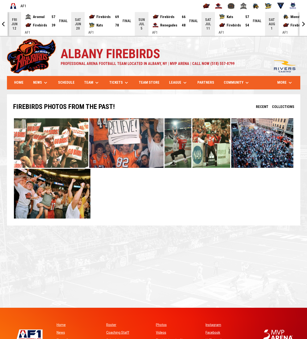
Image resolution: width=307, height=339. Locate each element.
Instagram (213, 325)
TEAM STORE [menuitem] (151, 82)
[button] (51, 143)
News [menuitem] (40, 83)
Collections (283, 107)
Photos (161, 325)
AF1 (18, 7)
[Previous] (4, 24)
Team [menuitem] (92, 83)
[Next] (303, 24)
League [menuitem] (178, 83)
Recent (262, 107)
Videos (161, 332)
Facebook (213, 332)
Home (61, 325)
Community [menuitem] (237, 83)
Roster (111, 325)
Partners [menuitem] (205, 82)
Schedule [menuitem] (66, 82)
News (61, 332)
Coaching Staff (117, 332)
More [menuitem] (285, 83)
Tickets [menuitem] (119, 83)
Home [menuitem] (19, 82)
